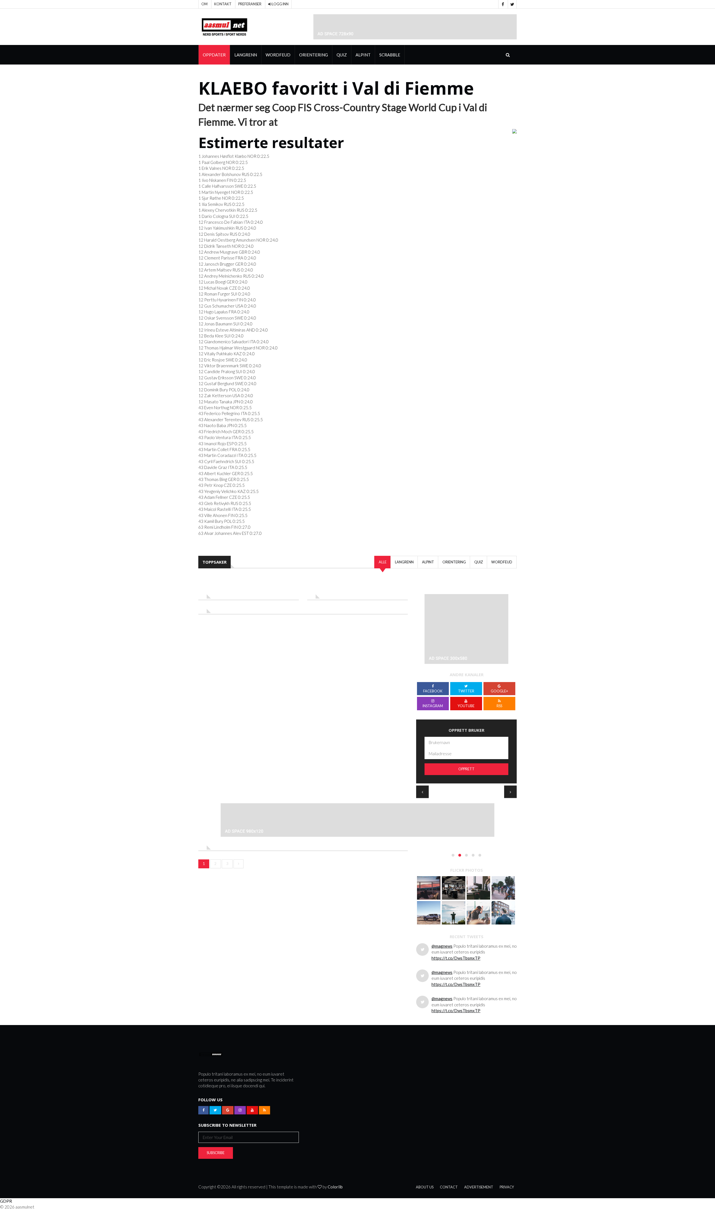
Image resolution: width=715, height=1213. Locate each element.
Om (204, 4)
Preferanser (249, 4)
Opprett (466, 769)
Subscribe (216, 1153)
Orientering (313, 54)
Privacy (507, 1187)
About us (424, 1187)
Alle (383, 562)
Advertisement (478, 1187)
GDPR (6, 1201)
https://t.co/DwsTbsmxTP (456, 958)
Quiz (342, 54)
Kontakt (223, 4)
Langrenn (245, 54)
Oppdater (214, 54)
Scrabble (389, 54)
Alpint (363, 54)
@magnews (442, 946)
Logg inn (280, 4)
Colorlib (335, 1186)
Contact (449, 1187)
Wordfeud (278, 54)
